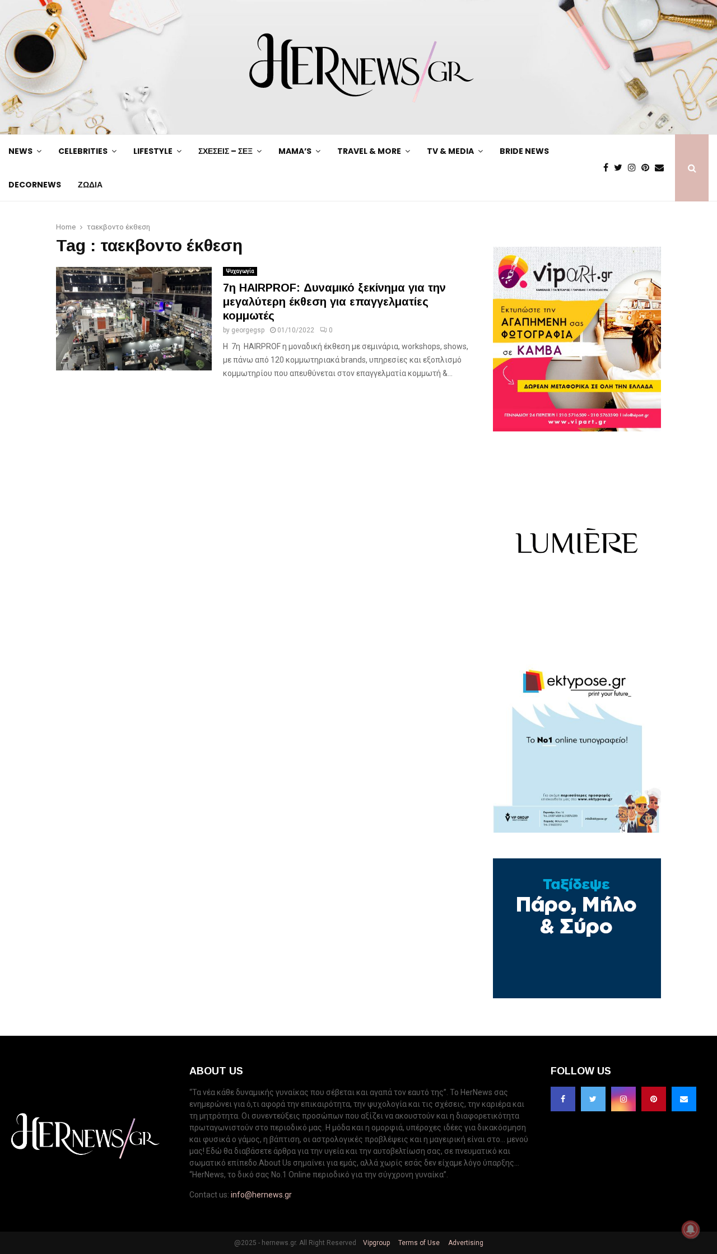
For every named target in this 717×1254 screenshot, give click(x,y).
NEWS (20, 151)
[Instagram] (634, 168)
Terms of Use (418, 1243)
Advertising (464, 1243)
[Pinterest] (648, 168)
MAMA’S (294, 151)
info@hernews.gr (261, 1194)
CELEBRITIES (83, 151)
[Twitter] (621, 168)
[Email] (662, 168)
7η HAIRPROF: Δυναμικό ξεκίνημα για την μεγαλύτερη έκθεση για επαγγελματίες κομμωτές (334, 301)
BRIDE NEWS (524, 151)
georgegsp (247, 330)
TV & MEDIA (450, 151)
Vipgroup (375, 1243)
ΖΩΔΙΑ (90, 184)
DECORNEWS (34, 184)
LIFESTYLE (153, 151)
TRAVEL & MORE (369, 151)
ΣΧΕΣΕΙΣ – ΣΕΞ (225, 151)
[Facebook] (608, 168)
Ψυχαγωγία (240, 271)
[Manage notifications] (691, 1229)
